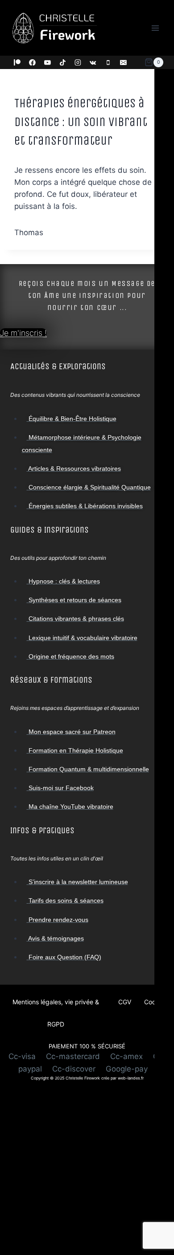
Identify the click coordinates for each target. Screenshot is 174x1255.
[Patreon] (17, 62)
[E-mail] (123, 62)
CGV (124, 1002)
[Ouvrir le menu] (155, 28)
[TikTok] (63, 62)
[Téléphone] (108, 62)
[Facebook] (32, 62)
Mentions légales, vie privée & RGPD (55, 1013)
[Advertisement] (87, 1168)
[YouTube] (47, 62)
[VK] (93, 62)
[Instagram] (78, 62)
